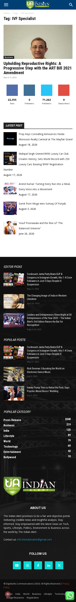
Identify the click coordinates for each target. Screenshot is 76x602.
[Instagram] (27, 565)
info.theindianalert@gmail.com (34, 539)
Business (9, 57)
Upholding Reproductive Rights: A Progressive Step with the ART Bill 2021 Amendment (38, 68)
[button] (71, 5)
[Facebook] (38, 565)
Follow (29, 86)
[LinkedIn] (49, 565)
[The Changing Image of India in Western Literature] (14, 301)
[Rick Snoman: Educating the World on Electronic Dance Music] (14, 374)
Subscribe (63, 86)
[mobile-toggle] (6, 5)
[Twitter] (59, 565)
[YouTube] (17, 565)
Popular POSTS (14, 340)
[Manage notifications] (8, 594)
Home (7, 13)
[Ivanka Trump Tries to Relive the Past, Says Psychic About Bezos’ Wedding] (14, 393)
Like (12, 86)
